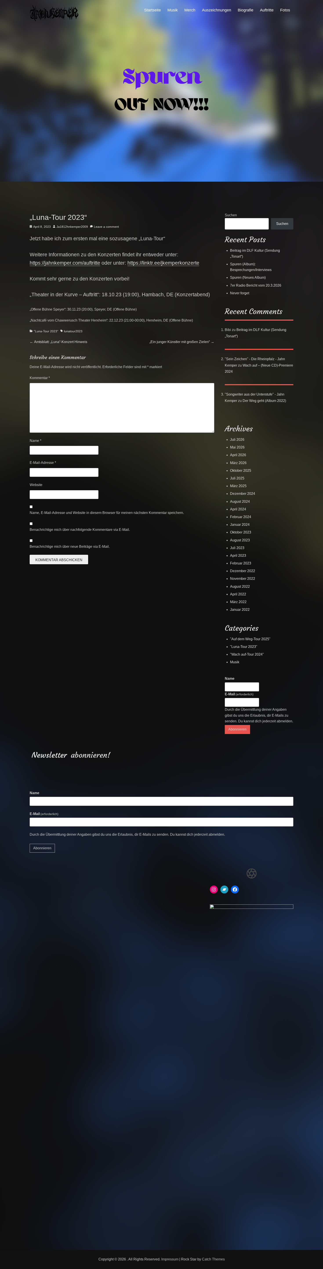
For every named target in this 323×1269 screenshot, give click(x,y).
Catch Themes (213, 1259)
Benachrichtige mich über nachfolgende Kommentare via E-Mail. (80, 529)
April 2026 (238, 455)
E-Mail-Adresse (43, 463)
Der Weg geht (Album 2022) (264, 401)
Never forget (239, 293)
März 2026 (238, 463)
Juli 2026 (237, 439)
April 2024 (238, 509)
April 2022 (238, 594)
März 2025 (238, 486)
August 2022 (240, 586)
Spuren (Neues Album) (248, 277)
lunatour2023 (73, 331)
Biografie (245, 10)
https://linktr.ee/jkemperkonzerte (163, 263)
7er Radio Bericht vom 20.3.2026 (255, 285)
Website (36, 485)
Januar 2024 (240, 524)
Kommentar (40, 378)
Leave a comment (106, 226)
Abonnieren (237, 729)
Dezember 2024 (242, 493)
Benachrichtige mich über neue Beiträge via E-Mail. (70, 546)
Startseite (152, 10)
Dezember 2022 (242, 571)
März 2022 (238, 602)
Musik (172, 10)
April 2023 (238, 555)
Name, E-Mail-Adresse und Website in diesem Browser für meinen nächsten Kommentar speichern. (107, 513)
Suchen (231, 215)
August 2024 (240, 501)
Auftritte (267, 10)
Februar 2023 (240, 563)
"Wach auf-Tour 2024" (247, 654)
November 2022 (242, 578)
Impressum (169, 1259)
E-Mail (239, 694)
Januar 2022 (240, 609)
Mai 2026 (237, 447)
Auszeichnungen (216, 10)
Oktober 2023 (240, 532)
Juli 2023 (237, 548)
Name (35, 441)
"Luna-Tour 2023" (46, 331)
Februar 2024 (240, 517)
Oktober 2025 (240, 470)
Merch (189, 10)
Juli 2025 (237, 478)
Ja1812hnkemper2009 (72, 226)
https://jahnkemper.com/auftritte (65, 263)
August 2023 (240, 540)
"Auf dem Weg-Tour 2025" (250, 639)
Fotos (285, 10)
